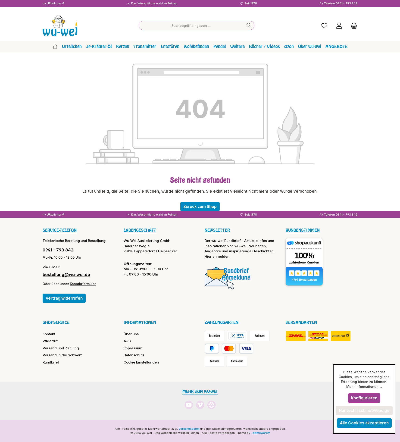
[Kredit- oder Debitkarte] (237, 348)
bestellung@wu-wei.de (66, 274)
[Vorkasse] (215, 361)
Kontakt (49, 334)
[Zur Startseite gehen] (60, 25)
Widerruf (50, 341)
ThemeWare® (260, 433)
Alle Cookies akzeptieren (364, 423)
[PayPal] (212, 348)
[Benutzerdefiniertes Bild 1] (228, 278)
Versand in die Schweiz (62, 355)
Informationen (140, 322)
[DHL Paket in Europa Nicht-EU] (318, 336)
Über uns (131, 334)
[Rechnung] (260, 336)
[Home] (55, 46)
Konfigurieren (364, 398)
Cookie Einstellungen (141, 362)
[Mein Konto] (339, 25)
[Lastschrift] (237, 336)
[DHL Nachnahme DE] (341, 336)
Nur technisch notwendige (364, 410)
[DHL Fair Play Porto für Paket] (296, 336)
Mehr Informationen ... (364, 387)
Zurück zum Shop (200, 206)
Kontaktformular (83, 284)
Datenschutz (134, 355)
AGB (127, 341)
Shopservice (56, 322)
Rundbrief (51, 362)
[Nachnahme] (237, 361)
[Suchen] (249, 25)
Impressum (133, 348)
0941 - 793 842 (58, 250)
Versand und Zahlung (61, 348)
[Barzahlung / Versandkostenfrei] (215, 336)
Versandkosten (189, 428)
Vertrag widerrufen (64, 298)
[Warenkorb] (352, 25)
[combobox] (191, 25)
